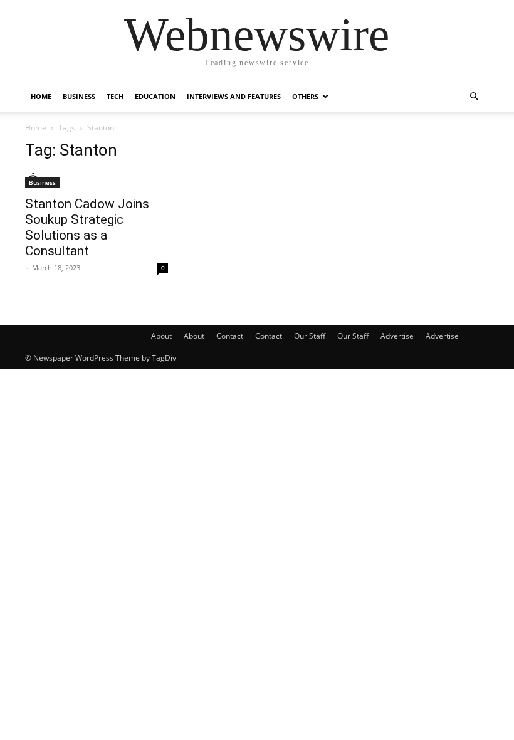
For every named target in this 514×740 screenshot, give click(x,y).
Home (41, 96)
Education (155, 96)
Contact (229, 335)
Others (305, 96)
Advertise (397, 335)
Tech (115, 96)
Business (79, 96)
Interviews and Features (234, 96)
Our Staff (309, 335)
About (161, 335)
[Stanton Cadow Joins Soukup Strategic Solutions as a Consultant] (96, 180)
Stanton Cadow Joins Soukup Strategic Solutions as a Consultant (87, 227)
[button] (474, 97)
